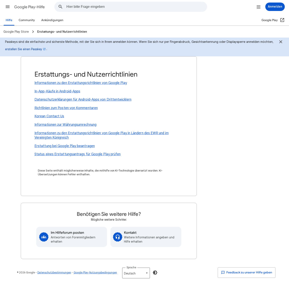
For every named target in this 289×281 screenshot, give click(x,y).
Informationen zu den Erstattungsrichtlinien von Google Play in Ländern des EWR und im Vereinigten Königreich (101, 135)
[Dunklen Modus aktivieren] (155, 272)
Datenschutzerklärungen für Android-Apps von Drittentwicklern (82, 99)
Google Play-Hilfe (29, 7)
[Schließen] (280, 42)
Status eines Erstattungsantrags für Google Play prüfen (77, 154)
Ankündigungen (52, 20)
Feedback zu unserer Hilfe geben (249, 272)
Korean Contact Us (49, 116)
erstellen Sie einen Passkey (23, 49)
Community (27, 20)
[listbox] (136, 272)
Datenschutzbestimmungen (54, 272)
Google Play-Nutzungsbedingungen (95, 272)
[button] (8, 7)
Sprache (131, 267)
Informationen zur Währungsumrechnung (65, 125)
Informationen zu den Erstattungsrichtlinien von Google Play (80, 83)
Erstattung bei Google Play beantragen (64, 146)
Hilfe (9, 20)
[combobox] (136, 7)
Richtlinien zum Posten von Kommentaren (66, 108)
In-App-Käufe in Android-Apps (57, 91)
